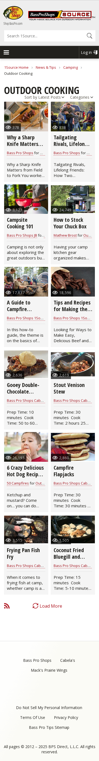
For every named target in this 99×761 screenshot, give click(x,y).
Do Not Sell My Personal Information (49, 707)
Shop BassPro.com (13, 23)
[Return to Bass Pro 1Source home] (61, 19)
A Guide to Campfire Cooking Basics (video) (23, 312)
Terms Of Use (32, 717)
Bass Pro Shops (20, 152)
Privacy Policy (66, 717)
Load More (51, 606)
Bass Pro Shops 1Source (27, 318)
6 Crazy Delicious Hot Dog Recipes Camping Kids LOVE (25, 477)
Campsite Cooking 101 (20, 223)
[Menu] (6, 53)
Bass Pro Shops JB (22, 235)
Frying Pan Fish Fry (23, 553)
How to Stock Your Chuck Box (70, 223)
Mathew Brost (65, 235)
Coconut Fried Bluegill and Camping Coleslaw (69, 560)
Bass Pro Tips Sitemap (49, 727)
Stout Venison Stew (69, 388)
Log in (86, 52)
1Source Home (16, 67)
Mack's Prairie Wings (49, 670)
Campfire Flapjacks (64, 471)
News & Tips (46, 67)
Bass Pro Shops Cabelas (27, 400)
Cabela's (67, 660)
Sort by (30, 97)
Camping (70, 67)
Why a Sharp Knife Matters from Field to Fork (22, 147)
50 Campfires (18, 483)
